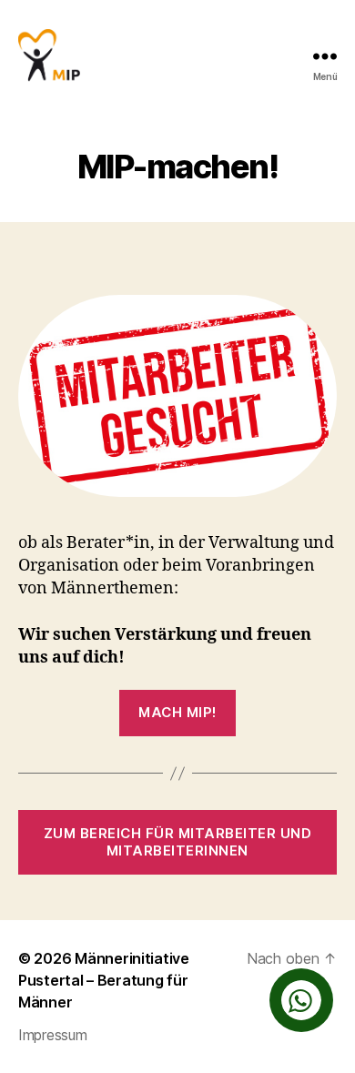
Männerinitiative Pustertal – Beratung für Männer (103, 980)
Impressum (52, 1035)
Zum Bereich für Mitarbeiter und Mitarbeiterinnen (177, 842)
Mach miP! (177, 712)
